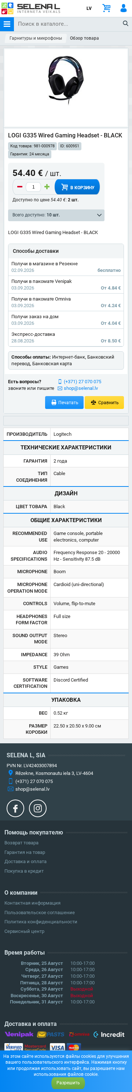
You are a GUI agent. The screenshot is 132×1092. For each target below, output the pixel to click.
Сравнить (108, 402)
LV (89, 8)
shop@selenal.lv (81, 388)
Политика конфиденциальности (40, 921)
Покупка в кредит (24, 871)
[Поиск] (126, 24)
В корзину (82, 187)
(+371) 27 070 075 (82, 381)
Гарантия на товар (24, 852)
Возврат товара (21, 842)
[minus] (20, 187)
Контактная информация (32, 903)
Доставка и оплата (25, 861)
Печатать (67, 402)
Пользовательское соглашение (39, 912)
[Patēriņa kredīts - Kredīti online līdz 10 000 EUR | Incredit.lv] (109, 1036)
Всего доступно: (36, 215)
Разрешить (68, 1082)
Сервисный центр (24, 931)
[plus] (47, 187)
